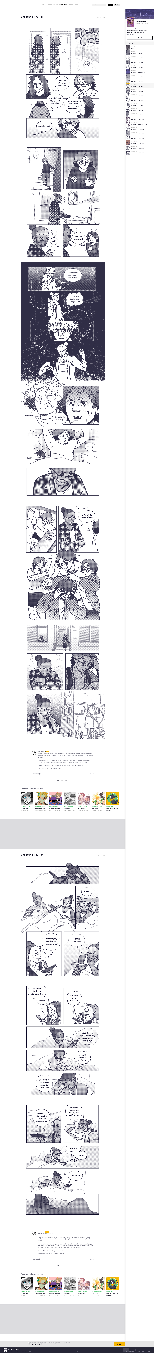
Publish (117, 4)
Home (43, 4)
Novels (55, 4)
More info (31, 1344)
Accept (119, 1344)
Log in (110, 4)
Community (63, 4)
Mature (71, 4)
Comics (49, 4)
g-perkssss (41, 751)
